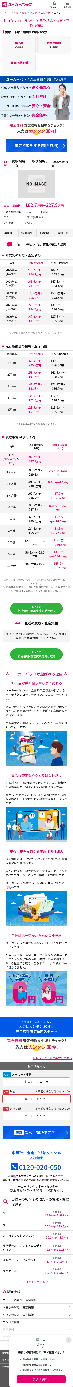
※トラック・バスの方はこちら (52, 1058)
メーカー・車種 (22, 1074)
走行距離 (15, 1108)
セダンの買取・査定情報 (18, 1314)
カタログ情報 (11, 1322)
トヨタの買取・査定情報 (18, 1307)
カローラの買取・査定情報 (19, 1300)
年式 (12, 1091)
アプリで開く (41, 1379)
